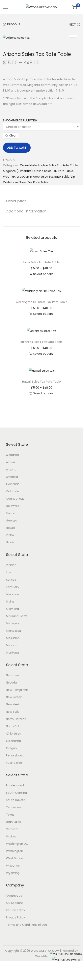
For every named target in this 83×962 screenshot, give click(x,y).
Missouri (11, 645)
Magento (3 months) (18, 171)
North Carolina (16, 719)
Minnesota (13, 631)
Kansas (11, 580)
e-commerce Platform (20, 120)
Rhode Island (15, 785)
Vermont (12, 829)
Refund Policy (15, 910)
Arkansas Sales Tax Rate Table (41, 342)
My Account (14, 903)
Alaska (10, 462)
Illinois (10, 542)
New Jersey (14, 697)
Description (16, 201)
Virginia (11, 836)
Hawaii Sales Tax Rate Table (41, 382)
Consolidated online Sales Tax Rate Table (49, 165)
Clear (13, 135)
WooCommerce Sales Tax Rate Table (43, 177)
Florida (10, 513)
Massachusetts (16, 616)
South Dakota (15, 800)
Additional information (26, 211)
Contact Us (14, 896)
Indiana (11, 565)
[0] (74, 7)
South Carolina (16, 793)
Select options (43, 274)
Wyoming (13, 873)
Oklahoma (13, 741)
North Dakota (15, 726)
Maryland (12, 609)
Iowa (9, 572)
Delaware (12, 506)
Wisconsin (13, 866)
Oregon (11, 748)
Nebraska (12, 675)
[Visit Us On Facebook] (66, 954)
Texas (10, 815)
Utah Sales (13, 822)
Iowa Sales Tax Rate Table (41, 262)
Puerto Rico (14, 763)
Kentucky (12, 587)
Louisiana (12, 594)
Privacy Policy (15, 917)
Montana (12, 653)
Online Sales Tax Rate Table (53, 171)
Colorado (12, 491)
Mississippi (13, 638)
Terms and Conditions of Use (26, 925)
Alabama (12, 455)
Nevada (11, 682)
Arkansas (12, 477)
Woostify (41, 956)
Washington (14, 851)
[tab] (41, 201)
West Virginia (15, 858)
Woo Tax (9, 177)
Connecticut (15, 499)
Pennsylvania (15, 755)
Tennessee (14, 807)
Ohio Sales (13, 734)
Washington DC (17, 844)
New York (12, 712)
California (13, 484)
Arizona (11, 469)
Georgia (11, 520)
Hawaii (10, 528)
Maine (10, 601)
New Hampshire (17, 690)
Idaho (10, 535)
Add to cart (16, 148)
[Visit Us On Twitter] (66, 960)
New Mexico (14, 704)
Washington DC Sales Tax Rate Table (41, 302)
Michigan (12, 623)
